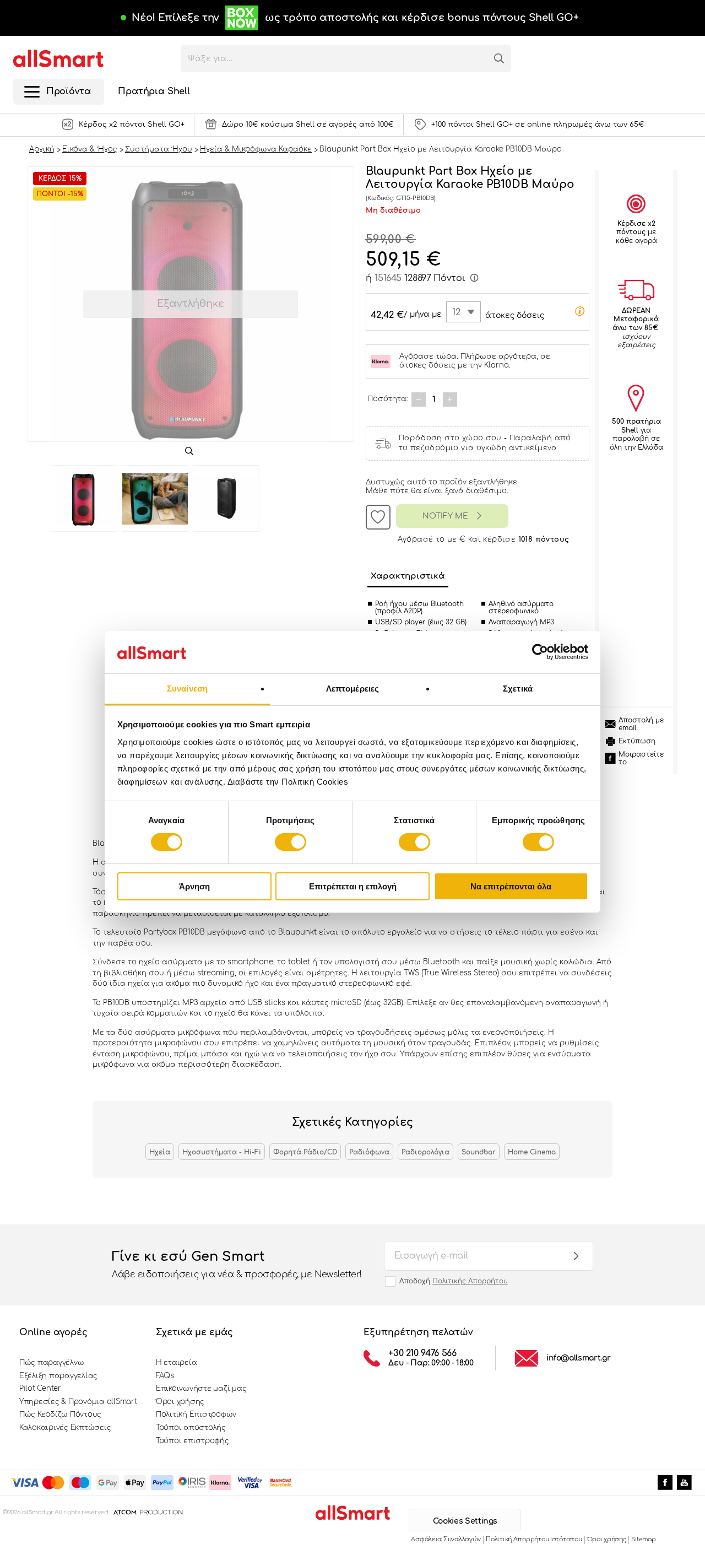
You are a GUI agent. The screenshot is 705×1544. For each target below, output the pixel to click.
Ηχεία (159, 1152)
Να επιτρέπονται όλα (510, 886)
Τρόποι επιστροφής (192, 1441)
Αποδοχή (453, 1281)
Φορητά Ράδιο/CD (305, 1152)
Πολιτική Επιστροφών (196, 1414)
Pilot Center (40, 1388)
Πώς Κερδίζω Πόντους (60, 1414)
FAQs (165, 1376)
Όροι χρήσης (180, 1402)
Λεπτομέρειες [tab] (352, 688)
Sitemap (643, 1539)
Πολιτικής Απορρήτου (470, 1281)
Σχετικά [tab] (518, 688)
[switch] (290, 842)
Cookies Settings (465, 1521)
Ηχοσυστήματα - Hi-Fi (221, 1152)
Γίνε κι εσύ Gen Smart (237, 1264)
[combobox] (463, 311)
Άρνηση (194, 886)
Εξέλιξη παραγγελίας (58, 1376)
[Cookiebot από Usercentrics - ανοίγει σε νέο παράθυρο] (540, 652)
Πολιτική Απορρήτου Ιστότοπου (534, 1539)
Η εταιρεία (176, 1363)
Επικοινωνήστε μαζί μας (201, 1388)
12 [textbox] (456, 312)
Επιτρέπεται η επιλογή (353, 886)
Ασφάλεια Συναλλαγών (446, 1539)
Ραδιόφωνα (369, 1152)
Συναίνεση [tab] (187, 688)
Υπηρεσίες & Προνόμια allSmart (78, 1402)
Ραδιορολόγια (425, 1152)
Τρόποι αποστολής (191, 1428)
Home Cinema (532, 1152)
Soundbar (479, 1152)
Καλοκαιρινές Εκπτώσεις (65, 1428)
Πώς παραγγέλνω (51, 1363)
